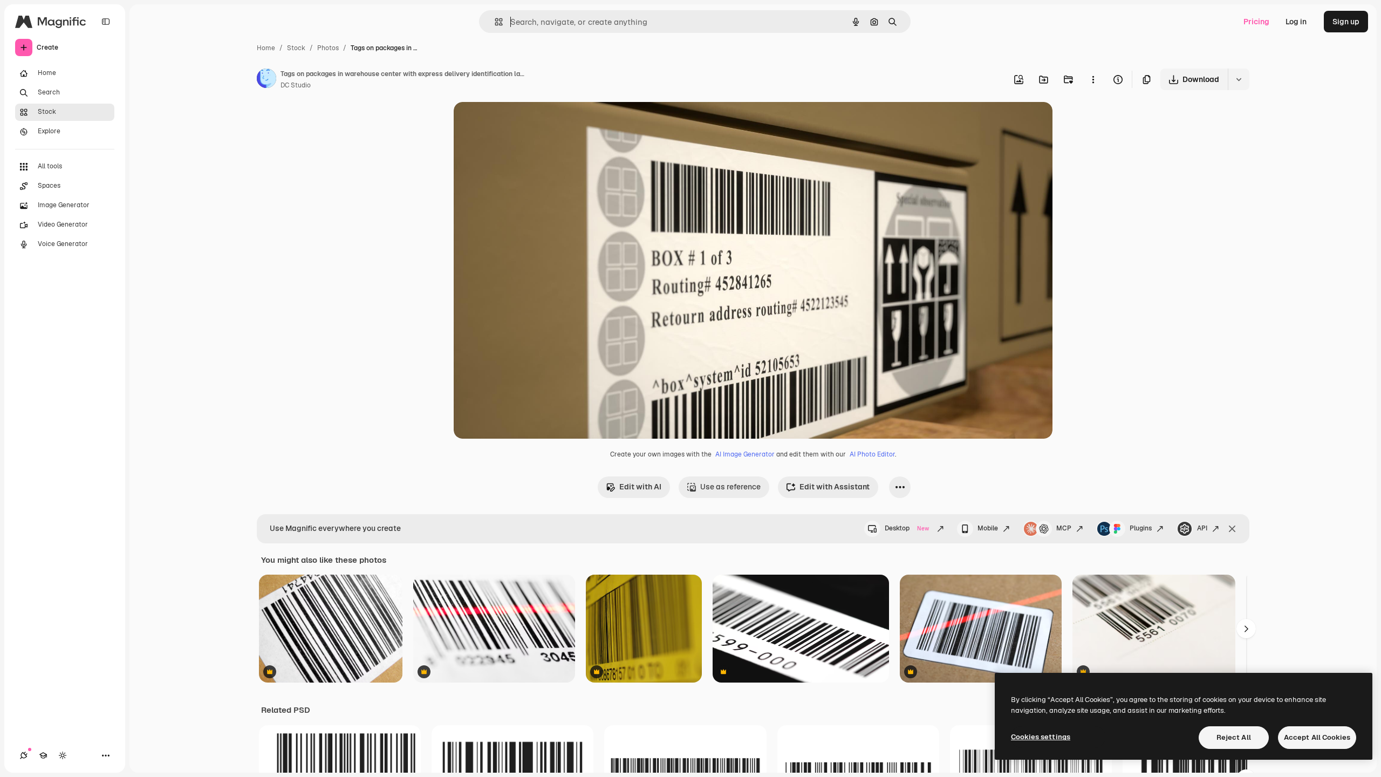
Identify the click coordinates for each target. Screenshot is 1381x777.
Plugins (1141, 528)
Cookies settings (1040, 736)
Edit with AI (640, 487)
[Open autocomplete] (494, 22)
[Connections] (23, 755)
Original (523, 123)
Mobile (987, 528)
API (1202, 528)
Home (266, 48)
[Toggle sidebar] (105, 21)
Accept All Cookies (1317, 737)
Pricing (1256, 21)
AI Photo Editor (872, 454)
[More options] (1093, 79)
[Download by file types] (1238, 79)
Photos (328, 48)
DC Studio (296, 85)
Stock (296, 48)
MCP (1063, 528)
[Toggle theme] (62, 755)
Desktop (907, 528)
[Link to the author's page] (266, 80)
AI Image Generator (745, 454)
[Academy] (43, 755)
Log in (1296, 21)
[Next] (1246, 629)
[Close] (1232, 528)
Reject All (1233, 737)
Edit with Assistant (834, 487)
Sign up (1345, 21)
